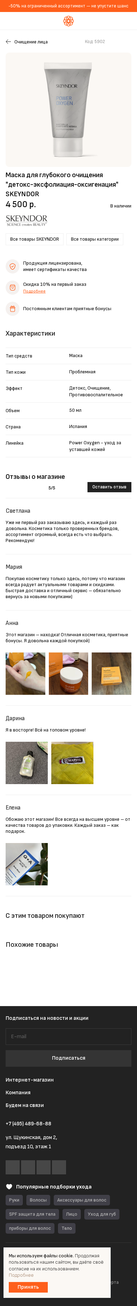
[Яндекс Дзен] (59, 1167)
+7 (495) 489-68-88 (28, 1124)
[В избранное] (113, 42)
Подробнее (34, 291)
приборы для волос (30, 1228)
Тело (66, 1228)
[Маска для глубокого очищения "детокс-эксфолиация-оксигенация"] (68, 110)
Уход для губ (102, 1214)
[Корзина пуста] (126, 20)
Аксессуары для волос (81, 1200)
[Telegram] (28, 1167)
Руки (14, 1200)
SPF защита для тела (32, 1214)
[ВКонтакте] (13, 1167)
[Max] (44, 1167)
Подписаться (68, 1058)
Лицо (71, 1214)
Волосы (38, 1200)
